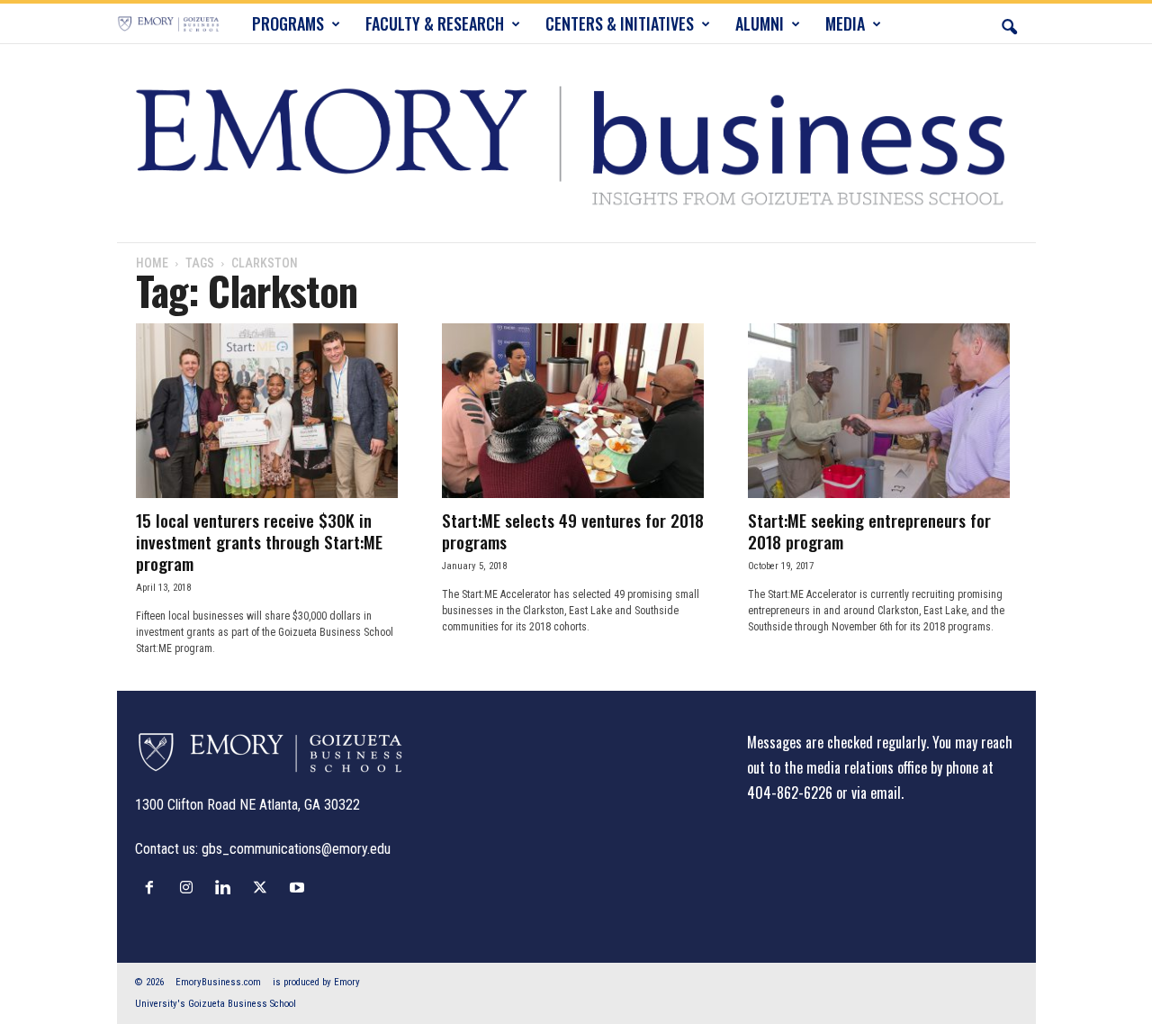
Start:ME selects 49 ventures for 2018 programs (573, 530)
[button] (1009, 23)
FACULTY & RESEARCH (434, 23)
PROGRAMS (288, 23)
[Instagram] (190, 887)
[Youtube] (299, 887)
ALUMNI (759, 23)
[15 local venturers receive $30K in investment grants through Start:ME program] (271, 410)
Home (152, 263)
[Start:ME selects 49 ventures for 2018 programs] (577, 410)
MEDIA (845, 23)
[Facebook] (153, 887)
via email (876, 792)
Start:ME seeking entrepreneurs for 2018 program (869, 530)
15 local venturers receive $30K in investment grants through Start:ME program (259, 541)
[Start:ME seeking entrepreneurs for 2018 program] (883, 410)
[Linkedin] (227, 887)
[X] (264, 887)
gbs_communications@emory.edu (296, 848)
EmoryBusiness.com (218, 982)
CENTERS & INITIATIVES (619, 23)
